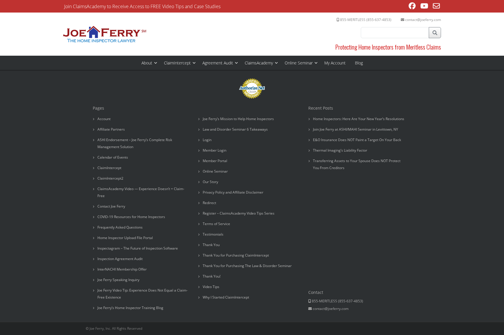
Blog (359, 63)
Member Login (214, 150)
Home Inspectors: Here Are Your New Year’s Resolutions (358, 118)
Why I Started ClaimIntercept (226, 297)
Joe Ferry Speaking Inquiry (118, 279)
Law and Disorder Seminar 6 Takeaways (235, 129)
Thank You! (211, 276)
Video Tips (211, 286)
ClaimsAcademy (259, 63)
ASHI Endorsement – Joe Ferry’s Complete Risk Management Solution (134, 143)
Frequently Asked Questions (120, 227)
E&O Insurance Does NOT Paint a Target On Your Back (357, 139)
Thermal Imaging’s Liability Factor (340, 150)
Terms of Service (216, 223)
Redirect (209, 202)
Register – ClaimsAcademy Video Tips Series (238, 213)
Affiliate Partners (111, 129)
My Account (335, 63)
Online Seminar (299, 63)
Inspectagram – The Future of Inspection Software (137, 248)
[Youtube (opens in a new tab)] (424, 6)
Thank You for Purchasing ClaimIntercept (236, 255)
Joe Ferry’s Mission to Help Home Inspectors (238, 118)
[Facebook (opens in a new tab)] (412, 6)
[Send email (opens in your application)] (436, 6)
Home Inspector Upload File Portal (125, 237)
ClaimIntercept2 (110, 178)
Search (435, 32)
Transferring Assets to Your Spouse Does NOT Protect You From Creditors (356, 164)
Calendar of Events (112, 157)
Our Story (210, 181)
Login (207, 139)
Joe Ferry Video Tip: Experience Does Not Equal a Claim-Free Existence (142, 294)
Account (104, 118)
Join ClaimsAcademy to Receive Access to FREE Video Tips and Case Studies (142, 6)
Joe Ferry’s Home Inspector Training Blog (130, 307)
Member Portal (215, 160)
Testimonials (213, 234)
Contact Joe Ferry (111, 206)
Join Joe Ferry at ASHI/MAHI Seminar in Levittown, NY (355, 129)
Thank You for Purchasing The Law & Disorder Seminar (247, 265)
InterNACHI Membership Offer (122, 269)
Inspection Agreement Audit (120, 258)
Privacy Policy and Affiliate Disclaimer (233, 192)
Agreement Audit (217, 63)
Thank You (211, 244)
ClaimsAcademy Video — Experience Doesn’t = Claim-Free (140, 192)
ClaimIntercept (177, 63)
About (146, 63)
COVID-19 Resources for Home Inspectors (131, 216)
